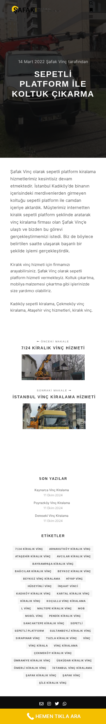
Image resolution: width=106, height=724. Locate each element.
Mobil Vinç (34, 615)
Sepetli (76, 623)
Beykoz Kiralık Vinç (74, 571)
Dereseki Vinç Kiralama (51, 516)
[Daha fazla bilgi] (91, 10)
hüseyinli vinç (40, 586)
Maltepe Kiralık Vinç (54, 608)
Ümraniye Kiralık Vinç (32, 660)
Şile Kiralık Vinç (53, 682)
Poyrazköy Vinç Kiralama (52, 503)
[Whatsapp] (64, 703)
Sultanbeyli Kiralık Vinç (70, 630)
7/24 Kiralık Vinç (29, 548)
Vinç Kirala (38, 645)
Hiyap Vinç (74, 578)
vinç (87, 638)
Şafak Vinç (72, 675)
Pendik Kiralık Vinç (65, 615)
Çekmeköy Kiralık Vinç (53, 652)
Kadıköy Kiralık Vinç (33, 593)
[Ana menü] (91, 16)
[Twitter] (57, 703)
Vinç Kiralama (66, 645)
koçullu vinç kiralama (66, 600)
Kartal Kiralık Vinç (73, 593)
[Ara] (91, 3)
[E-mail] (41, 703)
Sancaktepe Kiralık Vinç (44, 623)
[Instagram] (49, 703)
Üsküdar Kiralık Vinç (74, 660)
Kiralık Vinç (30, 600)
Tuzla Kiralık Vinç (61, 638)
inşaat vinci (68, 586)
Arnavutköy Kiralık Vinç (70, 548)
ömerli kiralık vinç (30, 667)
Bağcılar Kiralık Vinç (33, 571)
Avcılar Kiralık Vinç (74, 556)
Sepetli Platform (29, 630)
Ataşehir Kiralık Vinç (33, 556)
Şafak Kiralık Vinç (41, 675)
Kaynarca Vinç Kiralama (51, 490)
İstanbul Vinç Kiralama (72, 667)
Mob (81, 608)
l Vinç (26, 608)
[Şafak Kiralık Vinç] (36, 10)
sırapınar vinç (28, 638)
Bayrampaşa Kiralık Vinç (53, 563)
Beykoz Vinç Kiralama (41, 578)
